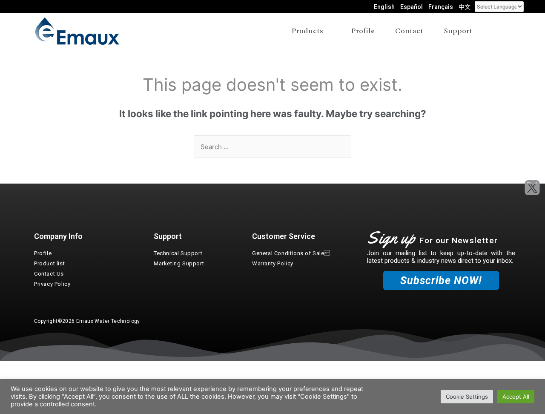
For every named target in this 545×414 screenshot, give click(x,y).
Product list (49, 263)
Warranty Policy (272, 263)
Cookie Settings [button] (467, 396)
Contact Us (49, 273)
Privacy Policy (52, 284)
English (384, 6)
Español (411, 6)
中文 (464, 6)
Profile (43, 253)
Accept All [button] (515, 396)
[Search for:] (272, 147)
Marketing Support (179, 263)
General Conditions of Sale (291, 253)
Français (440, 6)
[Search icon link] (504, 31)
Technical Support (178, 253)
